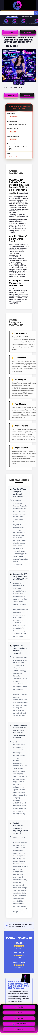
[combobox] (17, 13)
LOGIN (10, 32)
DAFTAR (27, 32)
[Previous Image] (3, 66)
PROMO (20, 1007)
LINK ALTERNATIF (20, 1023)
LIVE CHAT (20, 1028)
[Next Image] (34, 66)
